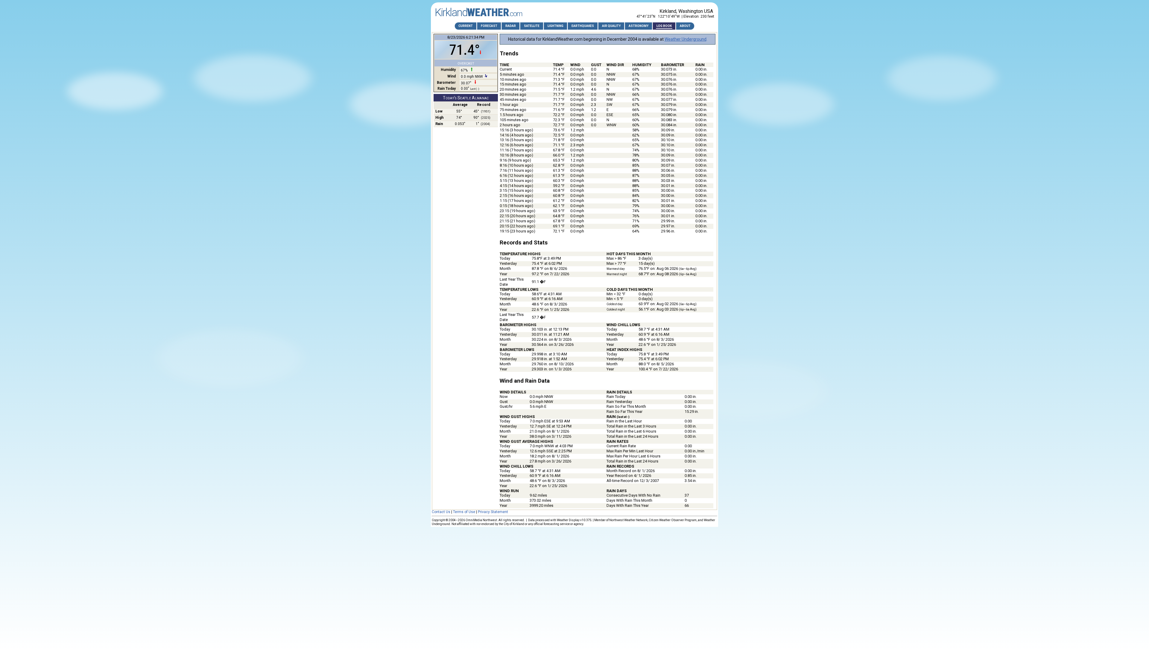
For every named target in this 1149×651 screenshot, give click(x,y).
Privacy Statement (493, 512)
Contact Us (441, 512)
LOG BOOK (664, 26)
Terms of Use (464, 512)
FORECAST (489, 26)
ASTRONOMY (638, 26)
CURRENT (465, 26)
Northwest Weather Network (628, 520)
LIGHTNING (555, 26)
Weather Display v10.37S (574, 520)
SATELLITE (531, 26)
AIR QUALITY (611, 26)
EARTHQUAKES (583, 26)
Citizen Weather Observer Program (673, 520)
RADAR (510, 26)
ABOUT (685, 26)
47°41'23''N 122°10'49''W (658, 16)
